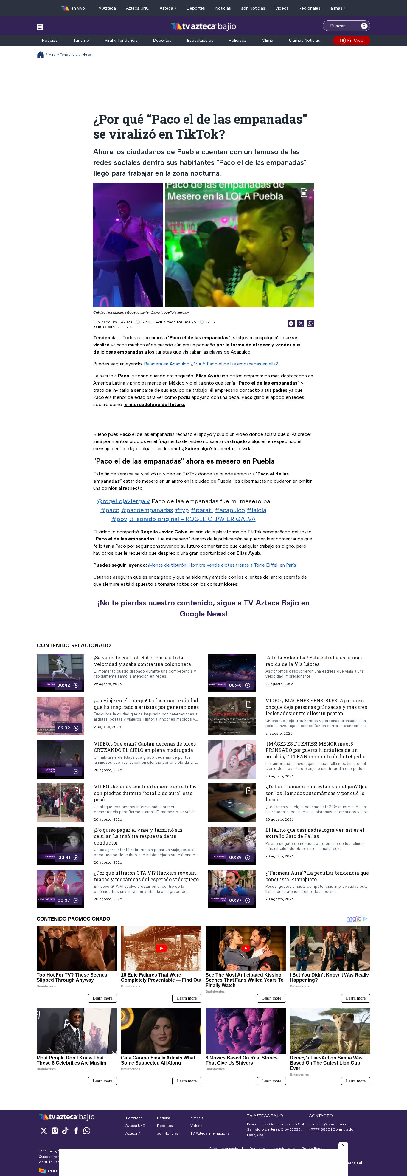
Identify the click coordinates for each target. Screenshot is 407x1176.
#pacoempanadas (147, 510)
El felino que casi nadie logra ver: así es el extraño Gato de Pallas (314, 832)
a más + (338, 8)
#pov (119, 519)
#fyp (182, 510)
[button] (343, 1145)
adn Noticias (253, 8)
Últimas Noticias (304, 40)
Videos (282, 8)
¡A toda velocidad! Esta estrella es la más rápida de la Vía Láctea (313, 660)
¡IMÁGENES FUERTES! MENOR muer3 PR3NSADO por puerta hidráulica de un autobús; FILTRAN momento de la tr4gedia (315, 749)
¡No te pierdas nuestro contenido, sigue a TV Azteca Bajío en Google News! (203, 608)
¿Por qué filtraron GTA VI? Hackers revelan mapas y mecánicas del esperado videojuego (146, 876)
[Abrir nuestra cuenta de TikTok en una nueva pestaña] (65, 1130)
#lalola (256, 510)
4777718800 (319, 1129)
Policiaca (237, 40)
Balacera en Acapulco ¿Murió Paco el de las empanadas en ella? (211, 364)
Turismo (81, 40)
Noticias (223, 8)
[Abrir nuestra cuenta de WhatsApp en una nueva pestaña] (86, 1130)
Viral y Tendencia (121, 40)
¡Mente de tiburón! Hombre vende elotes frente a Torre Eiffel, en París (222, 565)
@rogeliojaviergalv (123, 501)
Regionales (309, 8)
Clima (267, 40)
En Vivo (355, 40)
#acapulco (230, 510)
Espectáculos (200, 40)
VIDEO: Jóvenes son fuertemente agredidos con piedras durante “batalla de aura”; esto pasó (145, 792)
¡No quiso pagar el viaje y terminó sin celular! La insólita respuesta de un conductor (138, 835)
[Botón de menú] (40, 26)
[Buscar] (364, 25)
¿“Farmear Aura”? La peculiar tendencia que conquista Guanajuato (317, 876)
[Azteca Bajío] (204, 26)
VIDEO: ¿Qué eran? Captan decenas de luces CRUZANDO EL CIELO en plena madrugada (145, 746)
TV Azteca (106, 8)
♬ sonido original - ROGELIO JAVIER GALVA (192, 519)
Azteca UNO (138, 8)
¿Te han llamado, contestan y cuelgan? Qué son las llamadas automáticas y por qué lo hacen (316, 792)
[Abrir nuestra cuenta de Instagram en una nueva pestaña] (54, 1130)
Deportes (196, 8)
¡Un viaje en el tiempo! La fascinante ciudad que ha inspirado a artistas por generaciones (146, 703)
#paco (109, 510)
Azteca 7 (168, 8)
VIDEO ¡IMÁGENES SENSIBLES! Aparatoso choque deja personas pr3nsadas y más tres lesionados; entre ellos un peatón (316, 706)
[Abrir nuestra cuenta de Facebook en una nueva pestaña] (76, 1130)
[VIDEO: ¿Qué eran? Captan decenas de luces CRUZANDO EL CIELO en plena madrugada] (60, 759)
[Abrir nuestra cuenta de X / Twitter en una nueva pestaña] (43, 1130)
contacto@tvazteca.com (330, 1124)
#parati (202, 510)
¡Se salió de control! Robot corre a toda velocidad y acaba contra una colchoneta (142, 660)
